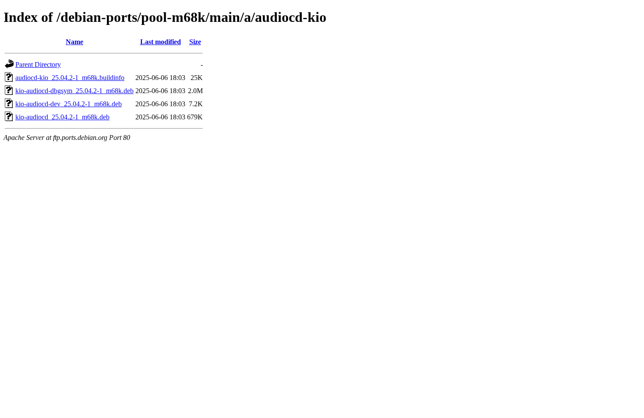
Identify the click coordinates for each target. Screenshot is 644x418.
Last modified (160, 41)
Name (74, 41)
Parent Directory (38, 64)
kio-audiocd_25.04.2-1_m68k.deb (62, 117)
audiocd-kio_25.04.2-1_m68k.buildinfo (69, 77)
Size (195, 41)
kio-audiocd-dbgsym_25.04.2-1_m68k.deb (74, 90)
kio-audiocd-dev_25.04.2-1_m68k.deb (68, 104)
